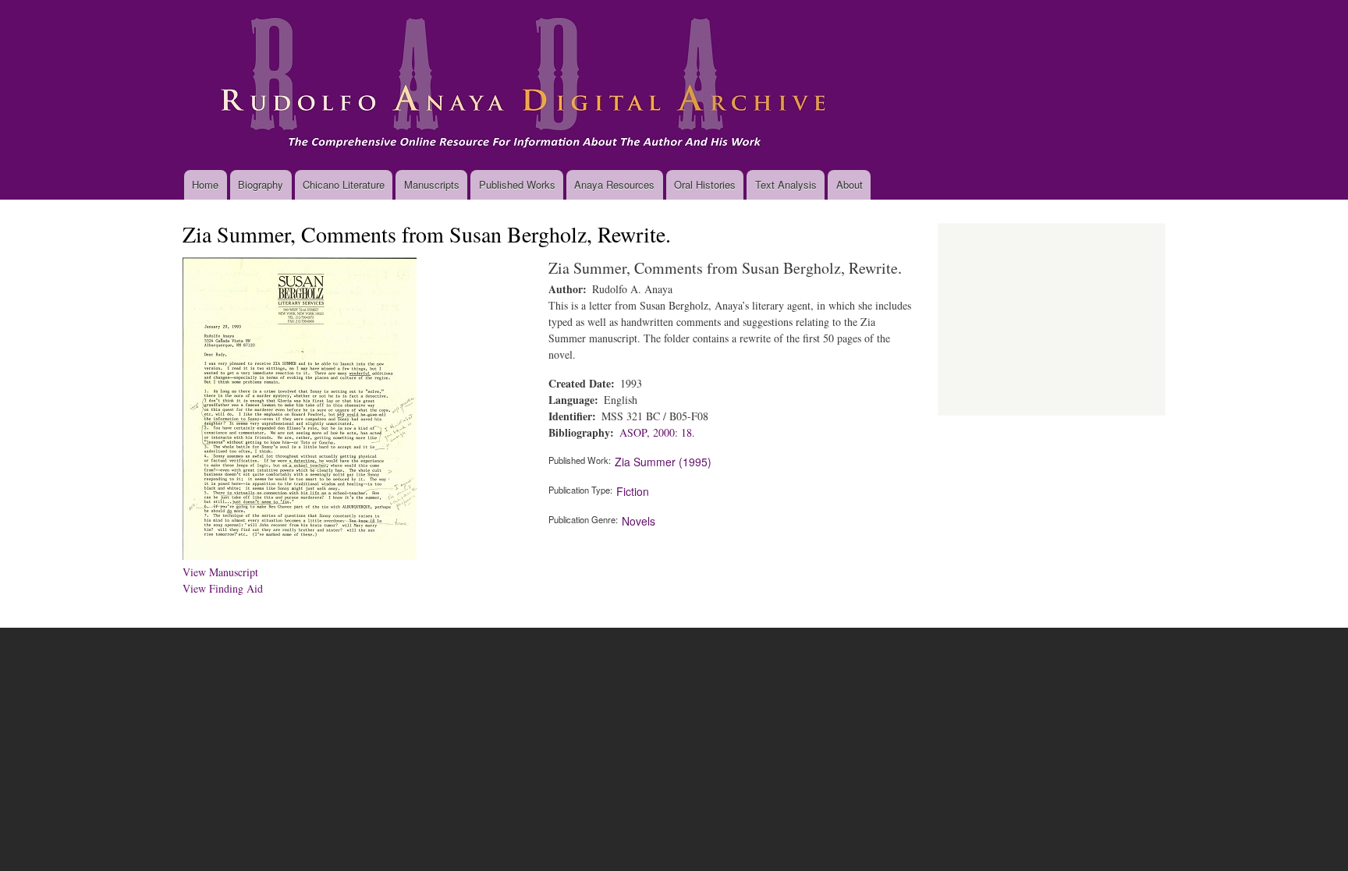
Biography (260, 184)
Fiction (632, 491)
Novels (638, 521)
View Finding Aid (223, 588)
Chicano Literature (344, 184)
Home (205, 184)
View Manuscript (220, 572)
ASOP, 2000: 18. (657, 432)
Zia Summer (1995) (663, 461)
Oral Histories (705, 184)
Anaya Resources (614, 184)
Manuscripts (431, 184)
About (849, 184)
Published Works (517, 184)
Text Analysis (786, 184)
